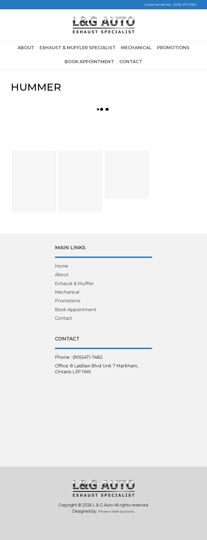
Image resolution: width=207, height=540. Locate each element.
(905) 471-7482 (184, 4)
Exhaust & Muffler (74, 283)
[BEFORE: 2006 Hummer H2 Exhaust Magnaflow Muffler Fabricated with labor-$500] (34, 134)
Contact (130, 61)
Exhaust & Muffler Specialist (78, 47)
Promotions (173, 47)
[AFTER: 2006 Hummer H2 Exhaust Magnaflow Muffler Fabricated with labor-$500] (80, 134)
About (26, 47)
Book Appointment (75, 309)
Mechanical (136, 47)
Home (61, 266)
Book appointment (89, 61)
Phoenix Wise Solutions (116, 511)
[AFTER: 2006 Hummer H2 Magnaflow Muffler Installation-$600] (127, 134)
